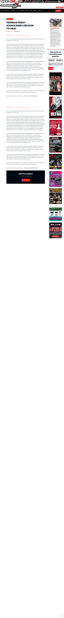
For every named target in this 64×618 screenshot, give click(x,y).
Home (2, 10)
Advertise (35, 10)
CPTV (17, 10)
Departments (6, 10)
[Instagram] (57, 7)
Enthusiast (13, 10)
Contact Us (40, 10)
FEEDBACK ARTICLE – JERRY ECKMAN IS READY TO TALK (18, 35)
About (31, 10)
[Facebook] (61, 7)
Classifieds (22, 10)
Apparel (26, 10)
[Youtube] (59, 7)
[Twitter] (63, 7)
